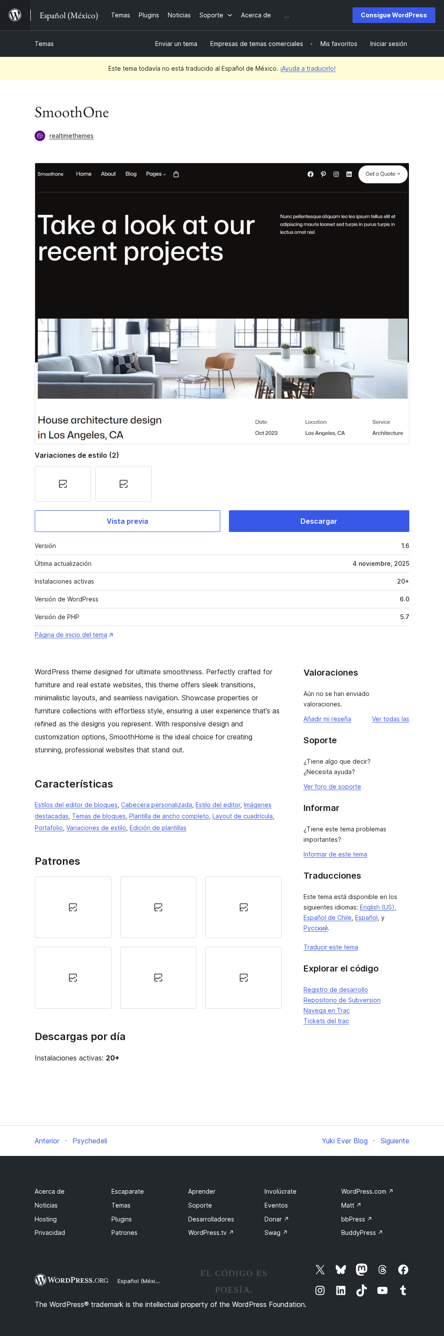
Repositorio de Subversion (342, 1000)
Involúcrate (280, 1191)
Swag (276, 1232)
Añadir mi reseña (327, 718)
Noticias (46, 1205)
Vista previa (127, 521)
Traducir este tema (331, 947)
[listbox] (158, 942)
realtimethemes (71, 135)
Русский (316, 928)
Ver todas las (390, 718)
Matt (351, 1205)
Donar (276, 1219)
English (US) (377, 907)
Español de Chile (328, 917)
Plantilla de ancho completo (169, 816)
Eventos (276, 1205)
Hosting (46, 1219)
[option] (73, 907)
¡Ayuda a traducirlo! (308, 68)
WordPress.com (367, 1191)
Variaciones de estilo (96, 827)
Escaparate (127, 1191)
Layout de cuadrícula (242, 816)
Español (366, 917)
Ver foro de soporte (332, 786)
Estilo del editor (218, 804)
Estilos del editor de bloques (76, 804)
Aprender (201, 1191)
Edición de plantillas (158, 827)
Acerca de (50, 1191)
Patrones (124, 1232)
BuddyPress (362, 1232)
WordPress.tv (211, 1232)
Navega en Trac (327, 1010)
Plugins (121, 1219)
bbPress (356, 1219)
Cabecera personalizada (156, 804)
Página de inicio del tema (71, 634)
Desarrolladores (211, 1219)
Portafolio (49, 827)
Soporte (200, 1205)
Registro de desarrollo (336, 989)
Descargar (318, 521)
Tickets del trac (326, 1020)
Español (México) (140, 1280)
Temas (44, 43)
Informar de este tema (335, 854)
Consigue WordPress (394, 15)
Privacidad (50, 1232)
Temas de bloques (99, 816)
